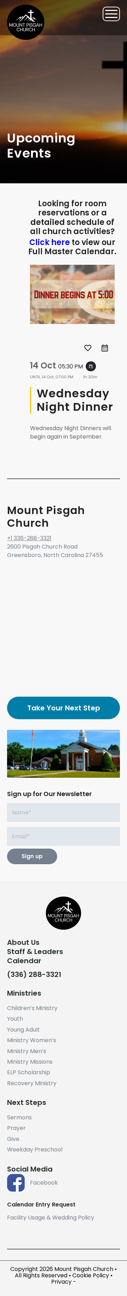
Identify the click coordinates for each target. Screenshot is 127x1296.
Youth (15, 1019)
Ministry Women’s (31, 1040)
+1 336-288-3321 (29, 538)
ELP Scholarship (28, 1072)
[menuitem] (108, 14)
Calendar (24, 961)
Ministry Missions (30, 1062)
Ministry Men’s (26, 1051)
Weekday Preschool (34, 1149)
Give (13, 1139)
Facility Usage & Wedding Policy (50, 1218)
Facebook (44, 1183)
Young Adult (23, 1030)
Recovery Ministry (31, 1083)
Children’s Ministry (32, 1008)
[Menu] (108, 14)
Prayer (16, 1128)
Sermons (19, 1117)
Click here (49, 242)
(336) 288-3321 (34, 974)
